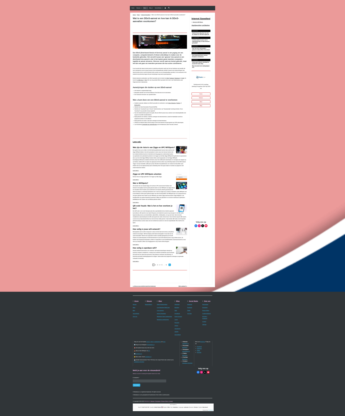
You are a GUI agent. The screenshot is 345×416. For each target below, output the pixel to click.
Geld (176, 310)
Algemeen (177, 304)
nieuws (148, 341)
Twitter (188, 310)
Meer (138, 14)
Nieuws (134, 304)
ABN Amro (140, 80)
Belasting (177, 307)
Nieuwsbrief (205, 304)
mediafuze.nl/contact (139, 361)
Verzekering (177, 328)
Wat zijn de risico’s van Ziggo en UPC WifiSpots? (154, 147)
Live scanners (160, 310)
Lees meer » (136, 170)
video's (152, 341)
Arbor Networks (172, 103)
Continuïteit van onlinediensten (149, 124)
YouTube (189, 313)
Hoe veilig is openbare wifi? (145, 248)
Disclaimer (205, 307)
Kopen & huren (178, 316)
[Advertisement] (160, 27)
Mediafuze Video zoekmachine (164, 316)
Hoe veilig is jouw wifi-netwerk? (146, 229)
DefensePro (137, 105)
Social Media (136, 313)
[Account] (165, 8)
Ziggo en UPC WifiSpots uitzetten (147, 174)
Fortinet (178, 103)
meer (164, 341)
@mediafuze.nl (150, 344)
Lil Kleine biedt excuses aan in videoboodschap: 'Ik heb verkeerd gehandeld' (200, 41)
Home (134, 14)
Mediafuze (184, 347)
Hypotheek (177, 313)
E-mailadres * (136, 377)
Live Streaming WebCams (163, 307)
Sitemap (204, 324)
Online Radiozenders (162, 304)
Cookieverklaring (206, 313)
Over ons (135, 316)
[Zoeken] (169, 8)
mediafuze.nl (139, 353)
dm (149, 350)
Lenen (176, 319)
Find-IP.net (210, 410)
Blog (134, 310)
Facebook (189, 307)
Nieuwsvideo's (148, 304)
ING (146, 80)
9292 (167, 78)
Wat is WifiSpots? (140, 183)
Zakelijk (176, 331)
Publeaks (171, 78)
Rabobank (177, 78)
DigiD (182, 78)
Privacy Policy (205, 310)
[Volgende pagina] (169, 265)
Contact (204, 321)
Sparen (176, 325)
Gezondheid (178, 334)
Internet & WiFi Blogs (198, 22)
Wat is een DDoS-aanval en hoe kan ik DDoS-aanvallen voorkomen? (168, 14)
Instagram (189, 304)
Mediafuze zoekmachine (163, 319)
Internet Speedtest (145, 14)
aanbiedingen (157, 341)
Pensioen (177, 322)
